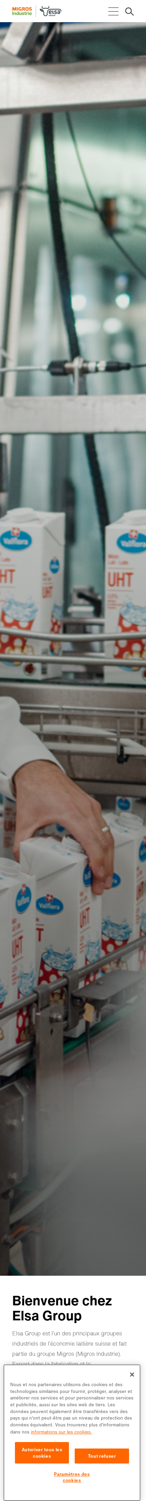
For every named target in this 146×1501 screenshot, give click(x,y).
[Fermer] (132, 1374)
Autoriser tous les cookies (42, 1452)
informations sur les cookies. (61, 1431)
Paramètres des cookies (72, 1477)
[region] (72, 1432)
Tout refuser (102, 1456)
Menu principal (113, 11)
